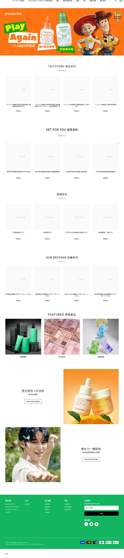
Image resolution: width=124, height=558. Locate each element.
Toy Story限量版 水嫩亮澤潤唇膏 (105, 104)
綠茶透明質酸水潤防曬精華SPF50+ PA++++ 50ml (105, 295)
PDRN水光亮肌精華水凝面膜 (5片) (76, 232)
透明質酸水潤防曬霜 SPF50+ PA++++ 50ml (47, 295)
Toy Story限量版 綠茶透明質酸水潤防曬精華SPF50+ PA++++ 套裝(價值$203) (47, 105)
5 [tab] (67, 52)
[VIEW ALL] (62, 70)
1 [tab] (57, 52)
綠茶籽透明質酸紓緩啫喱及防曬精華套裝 (47, 172)
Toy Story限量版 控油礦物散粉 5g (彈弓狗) (76, 105)
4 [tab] (64, 52)
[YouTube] (96, 524)
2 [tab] (59, 52)
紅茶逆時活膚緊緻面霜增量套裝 (105, 172)
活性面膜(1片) (47, 232)
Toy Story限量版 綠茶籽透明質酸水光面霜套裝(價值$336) (18, 105)
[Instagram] (91, 524)
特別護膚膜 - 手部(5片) (105, 232)
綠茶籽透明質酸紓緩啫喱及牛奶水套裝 (18, 172)
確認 (101, 513)
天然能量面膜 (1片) (18, 232)
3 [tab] (62, 52)
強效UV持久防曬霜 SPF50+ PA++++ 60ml (76, 295)
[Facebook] (86, 524)
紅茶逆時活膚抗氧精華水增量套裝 (76, 172)
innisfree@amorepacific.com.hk (18, 542)
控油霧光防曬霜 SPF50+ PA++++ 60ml (18, 294)
